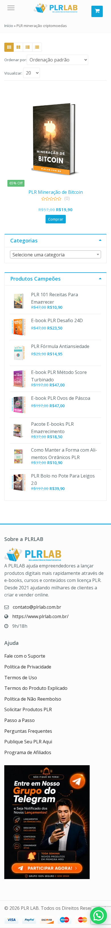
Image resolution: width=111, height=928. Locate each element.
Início (8, 25)
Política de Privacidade (27, 667)
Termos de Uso (20, 677)
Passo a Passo (19, 720)
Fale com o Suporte (24, 656)
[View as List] (27, 47)
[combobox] (55, 254)
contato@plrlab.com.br (37, 607)
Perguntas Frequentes (28, 731)
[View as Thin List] (37, 47)
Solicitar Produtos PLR (28, 709)
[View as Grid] (9, 47)
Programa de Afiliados (27, 752)
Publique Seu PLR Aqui (28, 741)
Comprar (55, 219)
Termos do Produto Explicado (35, 688)
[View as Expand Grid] (18, 47)
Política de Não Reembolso (32, 699)
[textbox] (55, 255)
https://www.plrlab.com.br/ (40, 616)
